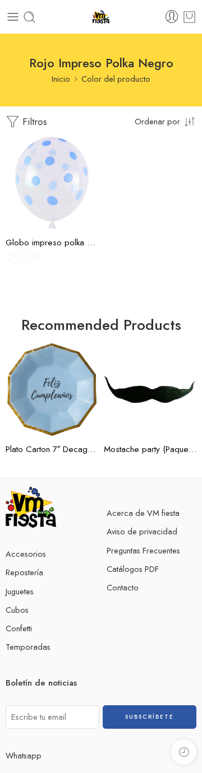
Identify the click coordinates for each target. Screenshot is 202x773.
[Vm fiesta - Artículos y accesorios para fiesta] (101, 17)
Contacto (123, 587)
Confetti (19, 628)
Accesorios (26, 554)
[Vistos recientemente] (183, 752)
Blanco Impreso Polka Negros (36, 165)
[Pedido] (189, 17)
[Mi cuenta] (172, 17)
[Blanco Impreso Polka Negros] (11, 257)
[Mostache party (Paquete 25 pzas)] (150, 389)
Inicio (61, 79)
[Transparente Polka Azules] (36, 257)
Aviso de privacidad (142, 531)
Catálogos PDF (133, 569)
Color (15, 144)
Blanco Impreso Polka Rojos (36, 192)
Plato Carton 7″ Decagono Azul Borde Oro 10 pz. (52, 449)
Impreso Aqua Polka (36, 219)
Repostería (24, 572)
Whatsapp (24, 755)
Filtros (33, 121)
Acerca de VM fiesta (143, 513)
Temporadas (28, 647)
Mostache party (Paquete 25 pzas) (150, 449)
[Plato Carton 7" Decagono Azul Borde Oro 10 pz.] (52, 389)
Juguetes (20, 591)
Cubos (17, 610)
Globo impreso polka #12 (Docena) (52, 242)
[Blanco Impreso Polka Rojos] (24, 257)
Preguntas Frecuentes (143, 550)
